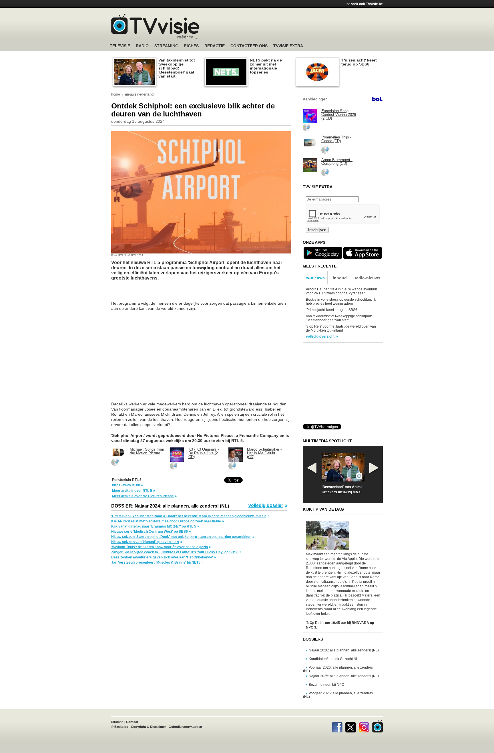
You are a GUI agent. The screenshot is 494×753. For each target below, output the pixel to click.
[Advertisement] (301, 27)
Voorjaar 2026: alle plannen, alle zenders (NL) (338, 669)
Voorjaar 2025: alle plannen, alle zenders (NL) (338, 695)
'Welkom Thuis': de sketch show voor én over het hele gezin (159, 547)
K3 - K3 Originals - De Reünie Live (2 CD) (203, 453)
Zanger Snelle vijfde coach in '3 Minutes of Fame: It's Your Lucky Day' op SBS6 (174, 552)
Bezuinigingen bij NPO (326, 685)
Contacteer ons (249, 46)
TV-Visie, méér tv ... (155, 26)
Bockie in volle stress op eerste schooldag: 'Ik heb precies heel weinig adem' (341, 302)
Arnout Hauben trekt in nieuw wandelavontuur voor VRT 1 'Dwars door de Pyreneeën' (341, 291)
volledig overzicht (320, 336)
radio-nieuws (367, 278)
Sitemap (117, 722)
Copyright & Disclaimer (148, 726)
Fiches (191, 46)
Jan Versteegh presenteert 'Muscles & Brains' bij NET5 (155, 562)
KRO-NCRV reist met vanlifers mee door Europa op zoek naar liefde (166, 521)
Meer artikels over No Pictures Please (143, 496)
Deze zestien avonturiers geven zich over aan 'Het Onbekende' (162, 557)
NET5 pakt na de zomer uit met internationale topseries (266, 66)
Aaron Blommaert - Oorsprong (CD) (336, 162)
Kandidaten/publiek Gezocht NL (333, 659)
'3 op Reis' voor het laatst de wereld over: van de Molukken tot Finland (341, 328)
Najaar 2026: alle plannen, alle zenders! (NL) (344, 650)
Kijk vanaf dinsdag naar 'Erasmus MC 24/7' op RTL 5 (153, 526)
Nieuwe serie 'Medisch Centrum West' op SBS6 (149, 532)
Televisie (120, 46)
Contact (132, 722)
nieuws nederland (139, 94)
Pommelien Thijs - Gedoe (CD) (336, 139)
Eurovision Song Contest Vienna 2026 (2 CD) (338, 114)
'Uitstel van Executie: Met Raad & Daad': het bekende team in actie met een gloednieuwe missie (188, 516)
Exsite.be (121, 726)
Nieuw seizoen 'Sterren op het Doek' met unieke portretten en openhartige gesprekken (181, 537)
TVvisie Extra (288, 46)
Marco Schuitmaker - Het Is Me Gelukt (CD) (264, 453)
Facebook (337, 726)
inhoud (340, 278)
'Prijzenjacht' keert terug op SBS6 (359, 62)
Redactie (214, 46)
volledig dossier (265, 505)
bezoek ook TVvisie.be (364, 4)
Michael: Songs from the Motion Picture (147, 451)
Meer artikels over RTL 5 (132, 491)
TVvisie (377, 726)
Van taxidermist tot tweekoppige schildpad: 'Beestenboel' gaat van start (176, 68)
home (115, 94)
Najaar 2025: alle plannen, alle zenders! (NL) (344, 676)
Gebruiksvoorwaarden (185, 726)
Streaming (166, 46)
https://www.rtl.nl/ (126, 485)
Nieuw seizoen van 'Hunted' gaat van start (145, 542)
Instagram (364, 726)
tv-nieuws (315, 278)
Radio (142, 46)
